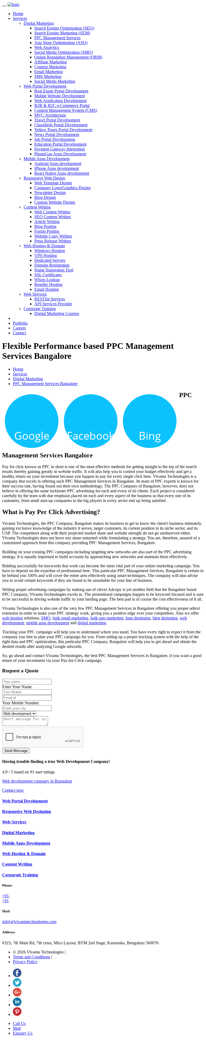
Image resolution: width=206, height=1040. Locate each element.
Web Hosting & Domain (44, 245)
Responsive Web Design (44, 178)
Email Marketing (48, 71)
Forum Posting (46, 231)
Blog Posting (45, 226)
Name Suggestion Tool (53, 270)
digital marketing (92, 623)
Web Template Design (53, 183)
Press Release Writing (52, 241)
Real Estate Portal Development (61, 91)
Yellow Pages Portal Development (63, 129)
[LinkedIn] (17, 1004)
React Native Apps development (61, 173)
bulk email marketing (70, 618)
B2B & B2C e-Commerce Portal (62, 105)
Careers (19, 328)
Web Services (35, 294)
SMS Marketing (47, 76)
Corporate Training (40, 308)
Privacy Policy (25, 961)
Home (18, 13)
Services (20, 18)
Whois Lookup (47, 279)
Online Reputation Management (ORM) (68, 57)
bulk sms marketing (106, 618)
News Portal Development (56, 134)
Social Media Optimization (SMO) (63, 52)
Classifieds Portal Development (60, 125)
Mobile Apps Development (46, 158)
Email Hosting (46, 289)
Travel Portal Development (57, 120)
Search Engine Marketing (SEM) (62, 33)
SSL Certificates (48, 274)
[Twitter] (17, 985)
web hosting (12, 618)
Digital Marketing (39, 23)
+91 (5, 896)
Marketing (18, 832)
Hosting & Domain (24, 853)
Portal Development (25, 801)
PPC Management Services (57, 37)
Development (26, 843)
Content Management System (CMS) (65, 110)
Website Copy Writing (53, 236)
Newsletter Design (50, 192)
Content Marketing (50, 66)
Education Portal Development (60, 144)
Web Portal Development (45, 86)
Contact (19, 333)
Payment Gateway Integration (59, 149)
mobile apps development (47, 623)
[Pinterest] (17, 1014)
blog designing (165, 618)
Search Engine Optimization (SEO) (64, 28)
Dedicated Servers (49, 260)
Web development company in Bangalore (37, 781)
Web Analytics (46, 47)
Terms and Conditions (31, 957)
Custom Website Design (54, 202)
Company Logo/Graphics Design (62, 187)
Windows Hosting (49, 250)
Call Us (19, 1023)
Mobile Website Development (59, 96)
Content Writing (37, 207)
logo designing (138, 618)
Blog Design (45, 197)
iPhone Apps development (56, 168)
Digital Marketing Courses (56, 313)
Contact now (13, 790)
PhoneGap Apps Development (60, 154)
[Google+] (17, 995)
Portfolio (20, 323)
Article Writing (47, 221)
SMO (45, 618)
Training (20, 875)
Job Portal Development (54, 139)
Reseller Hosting (48, 284)
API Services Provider (53, 304)
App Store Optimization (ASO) (60, 42)
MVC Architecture (50, 115)
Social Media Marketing (54, 81)
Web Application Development (60, 100)
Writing (17, 864)
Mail (17, 1028)
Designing (26, 811)
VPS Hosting (45, 255)
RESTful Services (49, 299)
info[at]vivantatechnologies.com (29, 921)
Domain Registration (51, 265)
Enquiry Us (22, 1033)
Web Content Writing (52, 212)
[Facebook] (17, 975)
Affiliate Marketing (50, 62)
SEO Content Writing (52, 216)
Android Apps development (57, 163)
